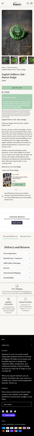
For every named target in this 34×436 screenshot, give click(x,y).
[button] (27, 3)
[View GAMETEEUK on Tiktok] (7, 411)
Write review (17, 223)
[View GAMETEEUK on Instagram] (3, 411)
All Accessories (12, 67)
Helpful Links (5, 345)
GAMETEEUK (10, 424)
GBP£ (3, 421)
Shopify (23, 424)
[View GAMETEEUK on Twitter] (15, 411)
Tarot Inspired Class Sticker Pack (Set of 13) (19, 177)
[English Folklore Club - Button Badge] (6, 60)
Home (4, 67)
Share (7, 92)
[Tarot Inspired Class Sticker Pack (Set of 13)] (7, 180)
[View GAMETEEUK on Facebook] (11, 411)
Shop (3, 339)
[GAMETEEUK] (17, 3)
